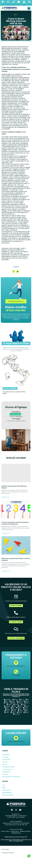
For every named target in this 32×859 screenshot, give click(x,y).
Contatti (4, 762)
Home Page (5, 754)
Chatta (18, 4)
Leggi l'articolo (6, 497)
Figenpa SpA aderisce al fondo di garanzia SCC (16, 837)
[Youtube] (20, 810)
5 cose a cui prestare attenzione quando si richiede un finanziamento (15, 523)
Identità (4, 764)
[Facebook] (12, 810)
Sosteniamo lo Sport (8, 767)
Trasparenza (6, 771)
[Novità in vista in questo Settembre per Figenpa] (16, 473)
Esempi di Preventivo (8, 852)
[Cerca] (29, 2)
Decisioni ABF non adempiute (11, 776)
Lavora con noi (6, 769)
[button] (28, 8)
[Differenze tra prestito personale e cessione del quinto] (16, 545)
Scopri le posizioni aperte (16, 741)
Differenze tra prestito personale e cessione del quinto (16, 559)
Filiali (2, 4)
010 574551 (12, 817)
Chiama (13, 4)
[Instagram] (16, 810)
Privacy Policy (5, 831)
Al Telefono (16, 675)
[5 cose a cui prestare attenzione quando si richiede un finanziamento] (16, 509)
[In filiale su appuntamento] (16, 663)
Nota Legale (5, 849)
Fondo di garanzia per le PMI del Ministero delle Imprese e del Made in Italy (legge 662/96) (16, 840)
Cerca (29, 4)
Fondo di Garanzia (7, 795)
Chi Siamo (5, 757)
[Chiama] (13, 2)
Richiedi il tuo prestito (15, 301)
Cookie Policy (15, 831)
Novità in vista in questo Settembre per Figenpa (14, 487)
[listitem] (15, 357)
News (15, 14)
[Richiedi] (8, 2)
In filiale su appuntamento (16, 666)
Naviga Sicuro (6, 790)
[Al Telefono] (16, 672)
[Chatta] (18, 2)
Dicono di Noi (6, 759)
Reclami (4, 774)
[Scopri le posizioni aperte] (16, 738)
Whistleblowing (7, 792)
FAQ (3, 785)
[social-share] (13, 271)
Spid (24, 4)
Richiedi (8, 4)
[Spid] (24, 2)
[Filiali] (3, 2)
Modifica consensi (25, 831)
